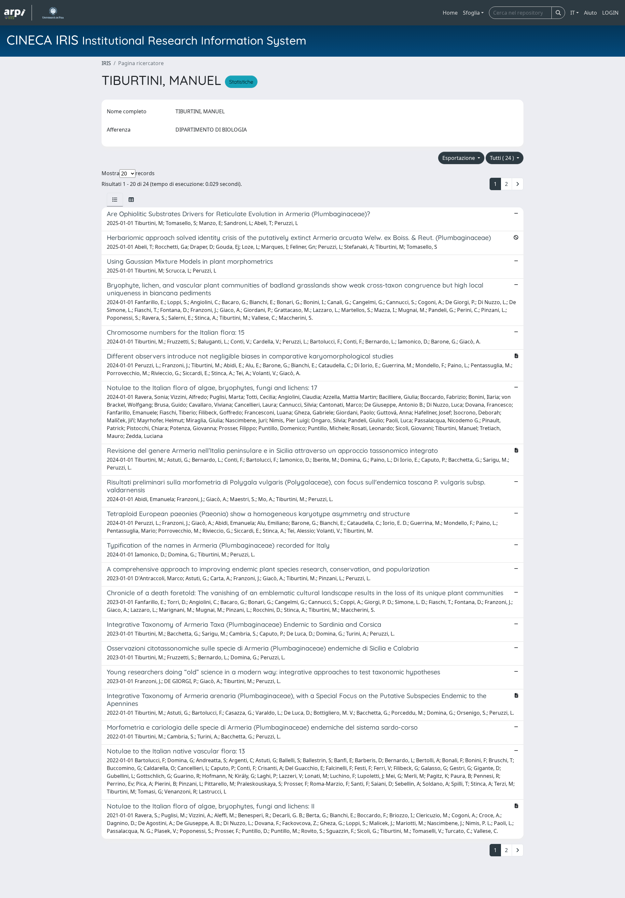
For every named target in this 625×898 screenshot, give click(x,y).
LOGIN (610, 12)
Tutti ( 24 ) (502, 157)
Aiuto (590, 12)
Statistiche (241, 81)
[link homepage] (18, 13)
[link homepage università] (53, 13)
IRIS (106, 63)
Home (450, 12)
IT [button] (572, 12)
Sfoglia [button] (471, 12)
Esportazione (459, 157)
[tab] (115, 199)
